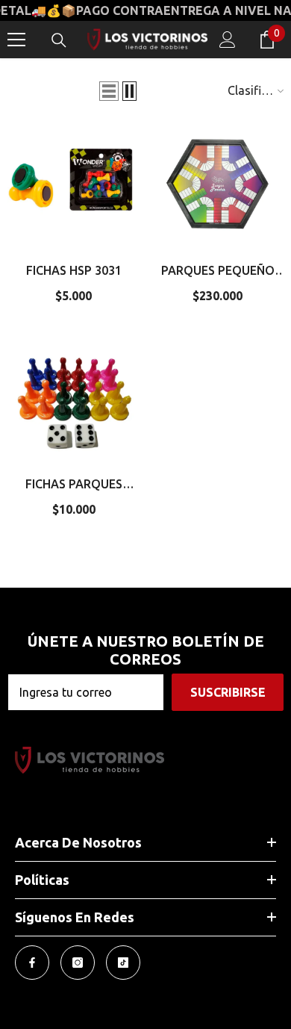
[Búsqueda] (59, 40)
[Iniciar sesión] (227, 39)
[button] (109, 91)
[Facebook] (32, 962)
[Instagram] (77, 962)
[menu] (16, 40)
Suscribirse (228, 692)
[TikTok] (123, 962)
